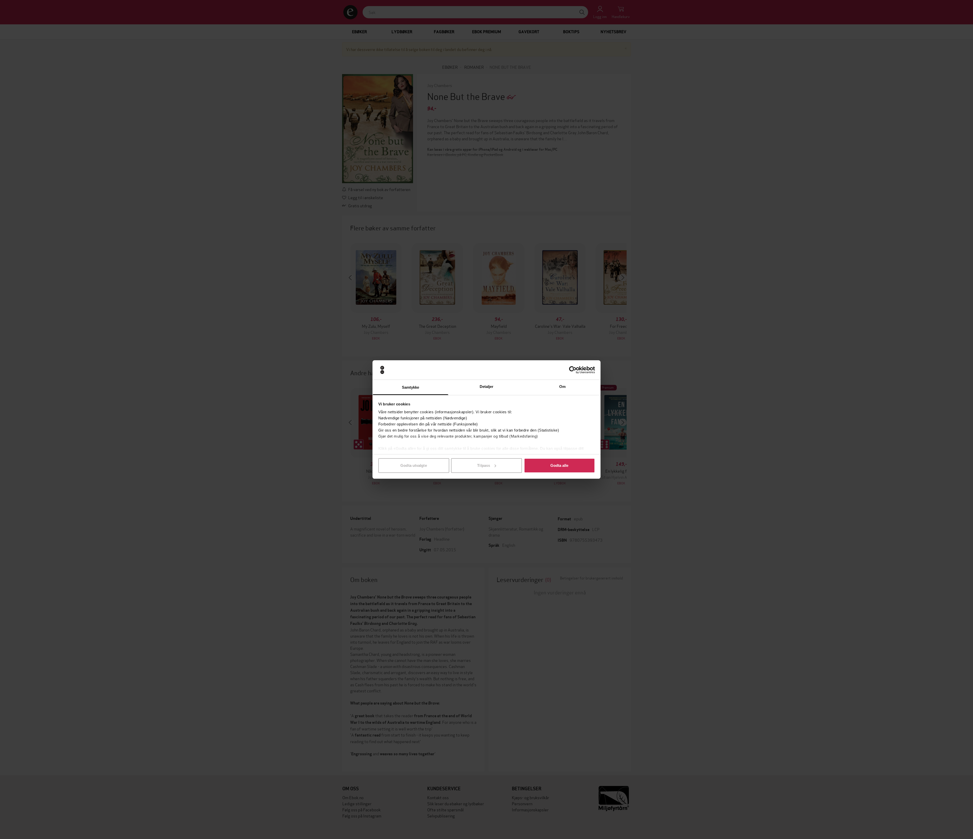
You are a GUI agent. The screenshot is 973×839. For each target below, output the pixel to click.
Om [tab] (562, 386)
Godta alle (559, 465)
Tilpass (483, 465)
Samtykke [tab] (410, 387)
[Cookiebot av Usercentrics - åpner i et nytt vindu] (573, 370)
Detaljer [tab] (487, 386)
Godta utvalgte (413, 465)
